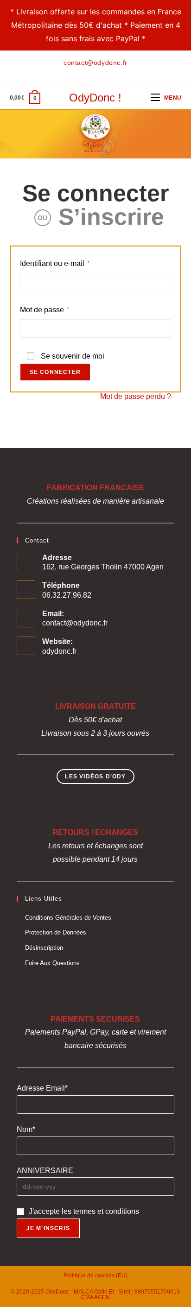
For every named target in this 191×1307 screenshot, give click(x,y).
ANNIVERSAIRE (45, 1170)
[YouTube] (110, 72)
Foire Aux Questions (52, 963)
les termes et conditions (100, 1211)
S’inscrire (111, 217)
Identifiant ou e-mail (54, 263)
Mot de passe (44, 309)
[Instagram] (99, 72)
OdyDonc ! (95, 97)
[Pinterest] (88, 72)
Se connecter (95, 193)
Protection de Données (55, 932)
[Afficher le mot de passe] (161, 328)
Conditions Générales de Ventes (68, 917)
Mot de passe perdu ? (135, 396)
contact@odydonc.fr (75, 623)
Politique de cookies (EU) (95, 1275)
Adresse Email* (42, 1088)
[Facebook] (79, 72)
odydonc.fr (59, 651)
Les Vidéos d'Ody (95, 776)
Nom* (26, 1129)
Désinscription (44, 947)
